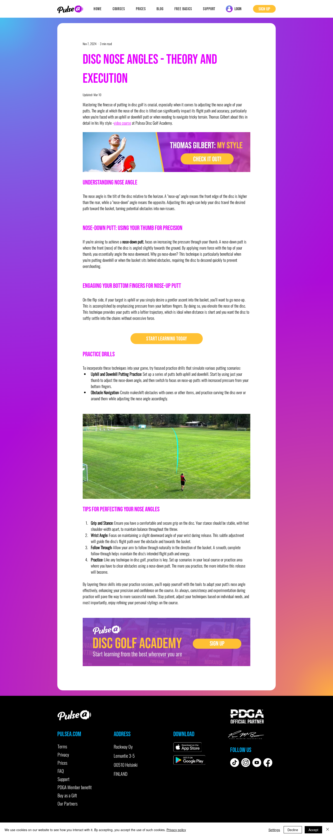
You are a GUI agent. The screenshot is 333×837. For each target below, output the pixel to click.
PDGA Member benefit (75, 787)
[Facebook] (267, 762)
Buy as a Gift (67, 795)
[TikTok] (234, 762)
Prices (62, 762)
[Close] (327, 829)
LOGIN (237, 9)
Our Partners (67, 803)
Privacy (63, 754)
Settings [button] (274, 829)
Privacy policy (176, 829)
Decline (292, 829)
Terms (62, 746)
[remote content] (166, 338)
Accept (313, 829)
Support (64, 779)
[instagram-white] (245, 762)
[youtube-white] (256, 762)
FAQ (61, 770)
